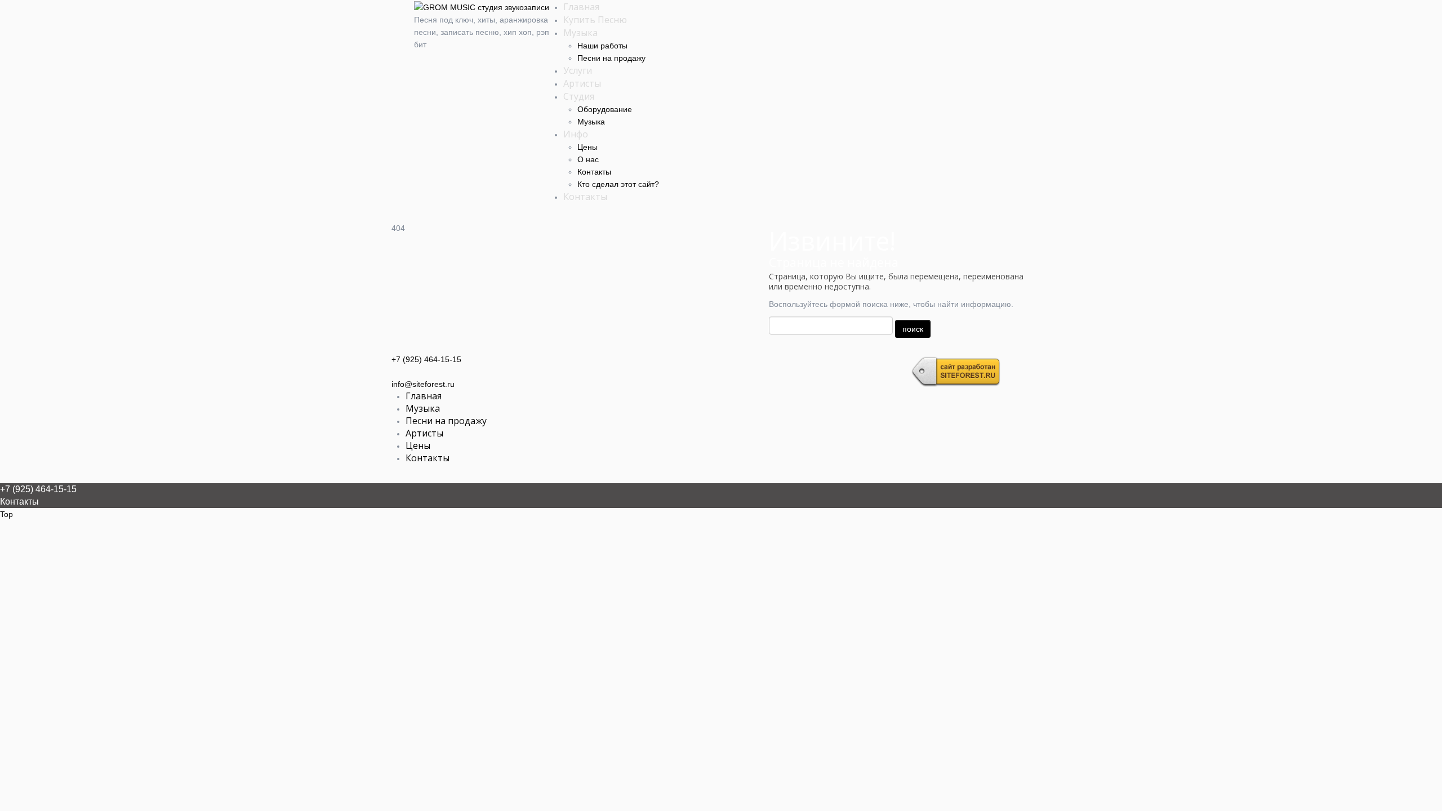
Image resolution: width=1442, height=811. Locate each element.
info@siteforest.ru (423, 384)
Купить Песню (595, 20)
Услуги (577, 70)
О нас (588, 159)
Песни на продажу (611, 58)
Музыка (580, 32)
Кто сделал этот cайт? (618, 184)
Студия (578, 96)
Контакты (594, 171)
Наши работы (602, 45)
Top (6, 514)
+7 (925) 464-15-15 (426, 359)
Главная (581, 7)
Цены (587, 146)
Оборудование (604, 109)
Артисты (582, 83)
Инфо (575, 134)
